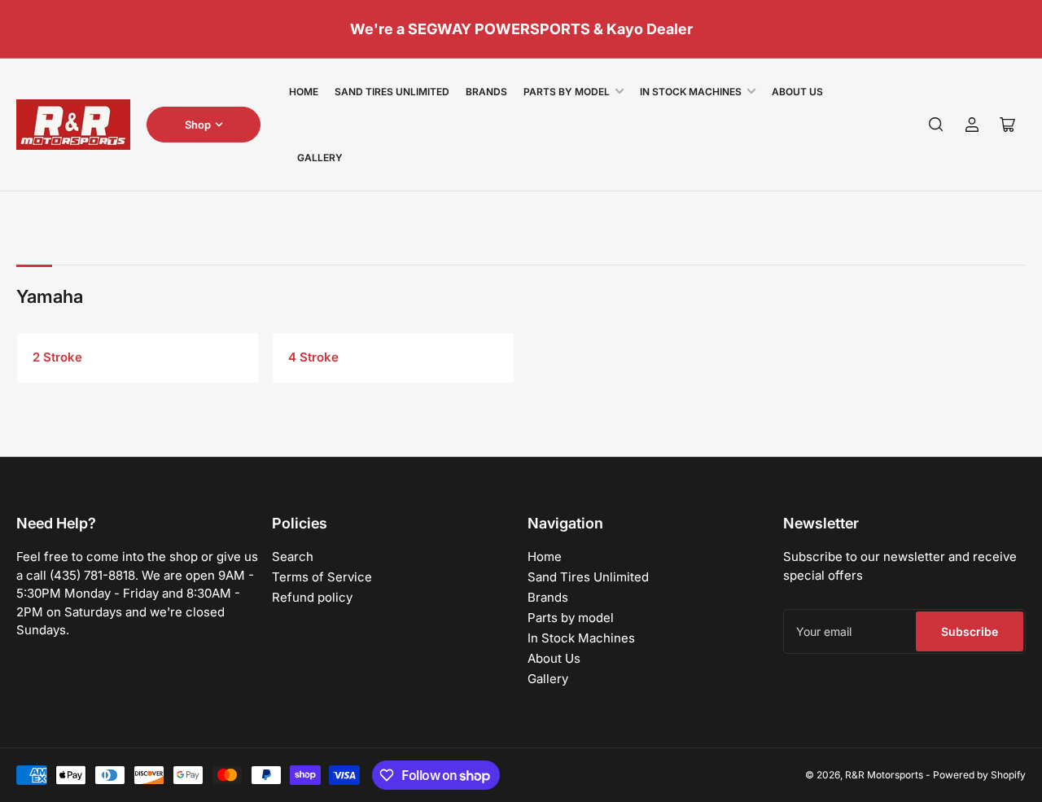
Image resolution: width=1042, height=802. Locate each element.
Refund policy (312, 597)
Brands (486, 91)
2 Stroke (57, 357)
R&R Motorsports (884, 775)
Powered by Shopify (979, 775)
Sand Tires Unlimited (392, 91)
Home (303, 91)
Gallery (320, 157)
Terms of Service (322, 577)
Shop (198, 124)
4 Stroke (313, 357)
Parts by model (566, 91)
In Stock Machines (691, 91)
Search (292, 556)
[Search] (936, 124)
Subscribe (969, 631)
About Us (797, 91)
